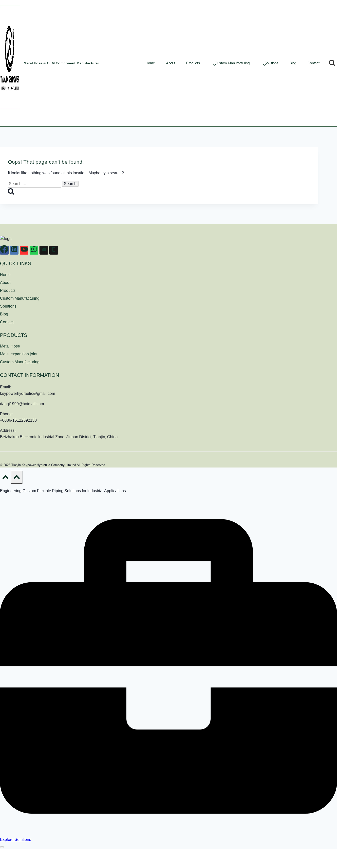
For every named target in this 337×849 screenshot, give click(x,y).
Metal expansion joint (18, 354)
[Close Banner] (2, 847)
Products (8, 290)
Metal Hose (10, 346)
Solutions (271, 63)
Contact (313, 63)
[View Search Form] (332, 63)
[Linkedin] (14, 250)
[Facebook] (4, 250)
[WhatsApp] (34, 250)
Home (150, 63)
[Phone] (53, 250)
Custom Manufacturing (19, 298)
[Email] (43, 250)
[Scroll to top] (5, 478)
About (170, 63)
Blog (292, 63)
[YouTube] (24, 250)
